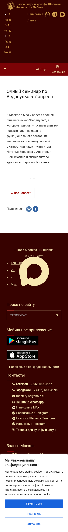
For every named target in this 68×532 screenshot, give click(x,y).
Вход (42, 69)
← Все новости (20, 193)
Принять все (34, 503)
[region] (34, 493)
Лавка (31, 20)
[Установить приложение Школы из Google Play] (22, 344)
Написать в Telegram (31, 424)
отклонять (34, 523)
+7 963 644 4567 (40, 384)
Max (14, 284)
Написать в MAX (27, 407)
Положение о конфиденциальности (34, 367)
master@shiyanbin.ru (30, 396)
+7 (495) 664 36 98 (45, 390)
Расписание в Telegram (32, 413)
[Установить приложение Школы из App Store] (22, 358)
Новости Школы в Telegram (35, 418)
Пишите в (30, 402)
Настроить (34, 513)
